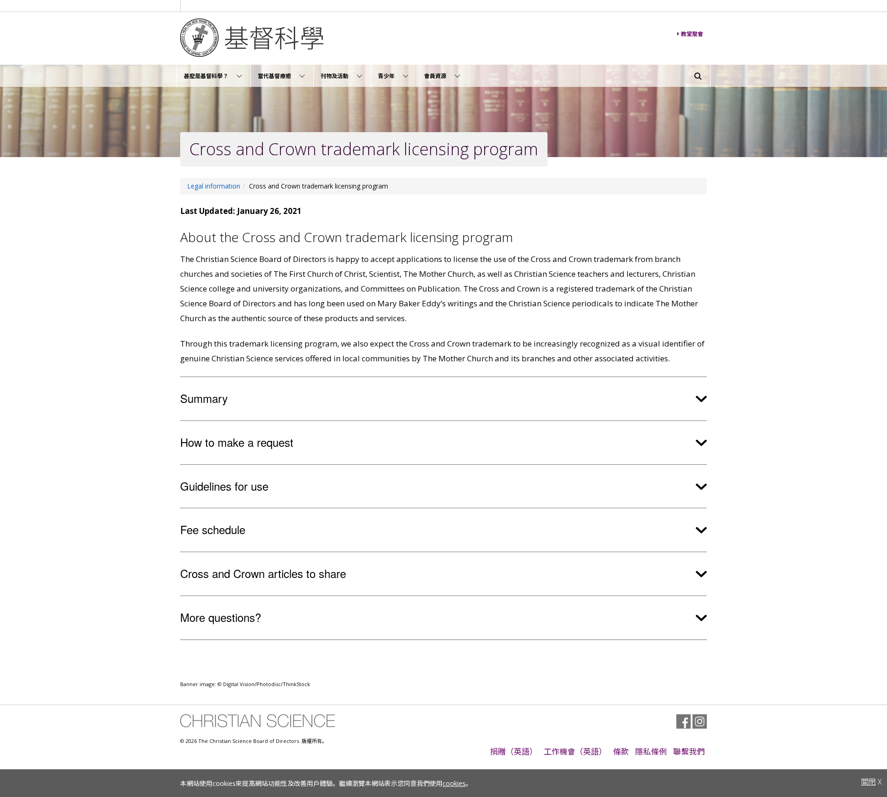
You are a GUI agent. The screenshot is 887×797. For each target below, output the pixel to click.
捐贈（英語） (513, 751)
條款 (621, 751)
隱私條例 (651, 751)
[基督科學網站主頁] (257, 720)
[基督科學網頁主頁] (317, 37)
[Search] (698, 76)
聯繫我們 (689, 751)
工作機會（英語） (575, 751)
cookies (454, 783)
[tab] (443, 398)
